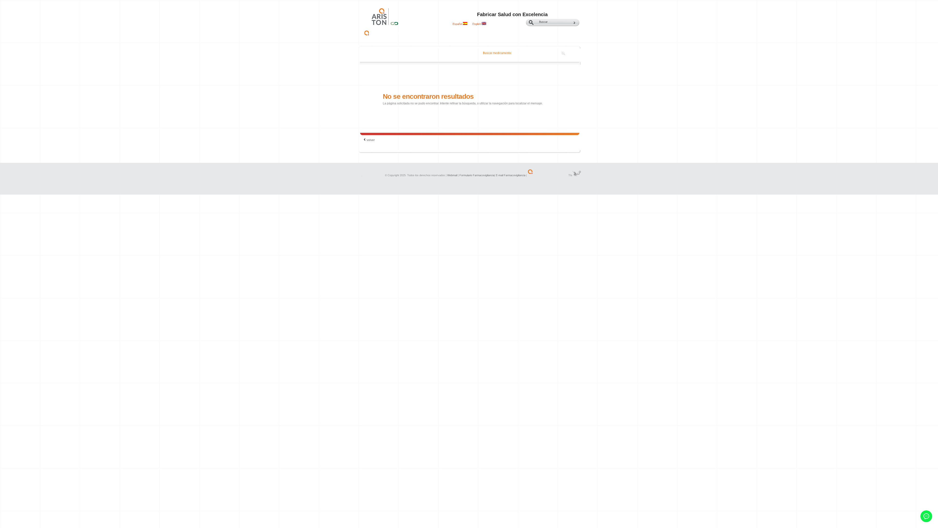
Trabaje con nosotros (522, 32)
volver (371, 140)
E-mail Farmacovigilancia (511, 175)
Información (464, 32)
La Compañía (389, 32)
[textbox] (539, 53)
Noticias (440, 32)
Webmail (452, 175)
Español (458, 23)
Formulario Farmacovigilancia (476, 175)
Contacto (489, 32)
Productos (417, 32)
